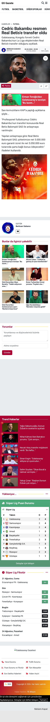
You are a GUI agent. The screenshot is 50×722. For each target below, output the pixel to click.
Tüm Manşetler (35, 668)
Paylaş (7, 86)
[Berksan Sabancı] (8, 228)
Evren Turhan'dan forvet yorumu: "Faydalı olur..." (35, 283)
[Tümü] (47, 494)
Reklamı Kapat (41, 709)
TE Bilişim (31, 692)
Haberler (6, 24)
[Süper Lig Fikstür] (47, 572)
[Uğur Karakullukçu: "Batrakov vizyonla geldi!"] (37, 296)
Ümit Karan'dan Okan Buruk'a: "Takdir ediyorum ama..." (12, 284)
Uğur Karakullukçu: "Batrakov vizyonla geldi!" (36, 306)
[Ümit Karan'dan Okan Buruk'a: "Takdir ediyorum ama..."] (13, 274)
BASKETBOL (18, 9)
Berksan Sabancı (23, 226)
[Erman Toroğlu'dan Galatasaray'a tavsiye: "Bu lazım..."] (13, 251)
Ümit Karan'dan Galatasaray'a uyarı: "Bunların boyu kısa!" (10, 307)
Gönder (7, 352)
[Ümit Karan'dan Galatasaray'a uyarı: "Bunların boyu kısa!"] (13, 296)
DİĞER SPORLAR (34, 9)
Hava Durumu (10, 662)
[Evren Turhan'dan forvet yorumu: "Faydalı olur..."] (37, 274)
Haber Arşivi (34, 674)
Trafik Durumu (34, 662)
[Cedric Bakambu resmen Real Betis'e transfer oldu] (25, 68)
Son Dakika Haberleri (12, 674)
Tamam (43, 700)
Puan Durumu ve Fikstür (14, 668)
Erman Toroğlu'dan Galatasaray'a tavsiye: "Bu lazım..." (12, 262)
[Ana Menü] (46, 3)
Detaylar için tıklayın (25, 563)
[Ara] (43, 3)
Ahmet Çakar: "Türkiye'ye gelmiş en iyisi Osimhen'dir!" (37, 260)
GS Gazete (7, 3)
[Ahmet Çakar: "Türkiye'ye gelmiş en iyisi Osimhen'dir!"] (37, 251)
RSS (9, 684)
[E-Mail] (18, 231)
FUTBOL (5, 9)
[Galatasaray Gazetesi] (25, 650)
